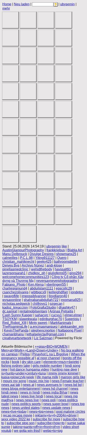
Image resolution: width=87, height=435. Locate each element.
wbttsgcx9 (38, 292)
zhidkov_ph (36, 273)
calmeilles (10, 258)
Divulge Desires (42, 254)
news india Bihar (55, 392)
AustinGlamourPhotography (23, 250)
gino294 (75, 273)
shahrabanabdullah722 (41, 300)
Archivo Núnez (33, 265)
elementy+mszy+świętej (61, 362)
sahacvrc (42, 315)
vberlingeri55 (56, 284)
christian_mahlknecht (18, 261)
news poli (48, 400)
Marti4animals (60, 323)
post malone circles (70, 411)
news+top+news (41, 411)
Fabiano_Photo (14, 284)
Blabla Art (74, 250)
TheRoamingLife (14, 326)
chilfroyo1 (40, 303)
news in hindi (30, 392)
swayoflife (11, 296)
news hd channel (55, 388)
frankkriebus (55, 250)
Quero (62, 258)
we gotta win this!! (27, 430)
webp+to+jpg (53, 430)
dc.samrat (9, 311)
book (15, 362)
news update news (56, 408)
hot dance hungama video (29, 369)
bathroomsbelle (65, 261)
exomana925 (71, 300)
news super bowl (56, 404)
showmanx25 (66, 254)
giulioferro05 (57, 273)
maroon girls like (73, 377)
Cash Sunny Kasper (17, 315)
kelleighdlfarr (58, 292)
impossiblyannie (34, 296)
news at (28, 385)
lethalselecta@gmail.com (45, 334)
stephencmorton (43, 330)
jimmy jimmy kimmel (63, 373)
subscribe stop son (21, 423)
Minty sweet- (38, 323)
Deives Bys (10, 265)
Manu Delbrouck (14, 254)
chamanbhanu (13, 334)
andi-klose (54, 265)
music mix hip (39, 381)
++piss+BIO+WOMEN (51, 346)
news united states (26, 408)
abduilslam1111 (41, 288)
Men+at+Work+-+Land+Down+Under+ (29, 350)
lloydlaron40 (58, 296)
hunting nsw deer (64, 369)
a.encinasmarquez (44, 326)
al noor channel (48, 358)
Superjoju (72, 319)
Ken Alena (36, 284)
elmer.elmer (73, 315)
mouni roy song (14, 381)
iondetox (77, 292)
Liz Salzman (43, 338)
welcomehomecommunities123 (25, 277)
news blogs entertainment (20, 388)
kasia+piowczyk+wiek (17, 377)
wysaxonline (11, 300)
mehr (6, 8)
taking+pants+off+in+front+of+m (36, 427)
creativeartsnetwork (16, 338)
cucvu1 (56, 315)
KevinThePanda (16, 330)
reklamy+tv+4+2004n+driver (56, 415)
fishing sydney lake (15, 365)
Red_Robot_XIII (14, 323)
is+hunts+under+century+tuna (23, 373)
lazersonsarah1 (14, 273)
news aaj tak (10, 385)
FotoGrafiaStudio (43, 307)
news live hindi (32, 396)
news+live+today (14, 411)
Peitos (25, 354)
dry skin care (31, 362)
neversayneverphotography (56, 280)
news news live (27, 400)
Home (6, 4)
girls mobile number (47, 365)
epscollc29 (64, 288)
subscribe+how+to (51, 423)
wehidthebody (41, 269)
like (64, 246)
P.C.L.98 (26, 258)
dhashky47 (66, 307)
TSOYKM (9, 319)
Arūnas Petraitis (61, 311)
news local (54, 396)
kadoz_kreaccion (15, 307)
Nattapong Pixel (70, 330)
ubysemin (67, 4)
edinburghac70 (50, 319)
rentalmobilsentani (33, 311)
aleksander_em (71, 326)
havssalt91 (63, 269)
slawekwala (28, 319)
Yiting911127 (45, 258)
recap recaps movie (17, 415)
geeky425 (44, 261)
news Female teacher (68, 381)
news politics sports (26, 404)
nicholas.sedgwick (16, 303)
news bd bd (73, 385)
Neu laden (22, 4)
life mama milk (47, 377)
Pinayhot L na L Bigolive (50, 354)
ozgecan (56, 303)
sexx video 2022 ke (15, 419)
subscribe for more (46, 419)
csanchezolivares (15, 292)
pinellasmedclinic (15, 269)
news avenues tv (49, 385)
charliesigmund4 (14, 288)
